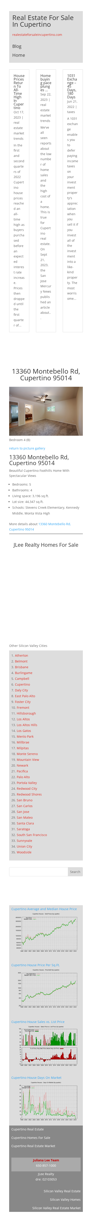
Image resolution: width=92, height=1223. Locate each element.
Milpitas (23, 748)
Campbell (22, 678)
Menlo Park (25, 736)
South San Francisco (32, 835)
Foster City (23, 702)
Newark (22, 765)
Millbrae (23, 742)
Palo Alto (23, 777)
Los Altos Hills (27, 725)
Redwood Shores (29, 794)
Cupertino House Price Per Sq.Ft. (35, 965)
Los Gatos (24, 731)
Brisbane (21, 667)
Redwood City (27, 788)
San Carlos (25, 806)
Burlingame (23, 673)
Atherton (21, 655)
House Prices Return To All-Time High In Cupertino (19, 91)
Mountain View (28, 759)
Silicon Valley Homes (65, 1199)
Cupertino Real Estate (27, 1129)
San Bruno (24, 800)
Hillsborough (26, 713)
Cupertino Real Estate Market (33, 1146)
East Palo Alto (25, 696)
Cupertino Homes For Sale (30, 1138)
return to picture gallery (27, 448)
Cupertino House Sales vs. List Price (38, 1022)
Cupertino (22, 684)
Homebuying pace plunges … (45, 82)
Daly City (21, 690)
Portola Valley (27, 783)
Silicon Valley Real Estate (62, 1191)
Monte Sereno (27, 754)
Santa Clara (25, 823)
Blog (16, 46)
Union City (24, 846)
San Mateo (25, 817)
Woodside (24, 852)
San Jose (23, 812)
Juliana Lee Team (46, 1160)
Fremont (23, 707)
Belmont (21, 661)
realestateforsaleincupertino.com (37, 34)
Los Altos (23, 719)
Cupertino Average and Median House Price (44, 909)
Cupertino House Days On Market (36, 1077)
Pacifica (22, 771)
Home (18, 55)
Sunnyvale (24, 840)
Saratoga (23, 829)
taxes (71, 112)
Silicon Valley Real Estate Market (56, 1208)
